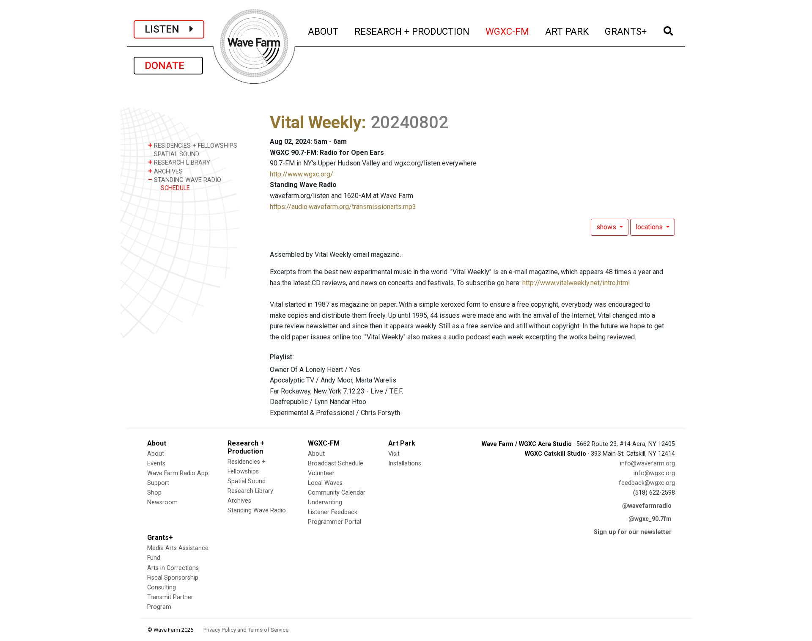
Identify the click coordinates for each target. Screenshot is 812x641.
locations (650, 227)
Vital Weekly (316, 122)
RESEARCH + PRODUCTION (412, 31)
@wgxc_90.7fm (650, 519)
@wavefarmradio (647, 505)
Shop (154, 492)
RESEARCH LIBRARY (179, 162)
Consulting (161, 587)
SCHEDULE (175, 188)
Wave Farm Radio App (177, 473)
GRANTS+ (626, 31)
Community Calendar (336, 492)
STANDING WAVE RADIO (184, 180)
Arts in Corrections (173, 568)
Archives (239, 500)
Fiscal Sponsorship (172, 577)
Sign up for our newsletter (633, 532)
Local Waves (325, 483)
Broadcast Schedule (335, 463)
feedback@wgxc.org (647, 483)
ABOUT (323, 31)
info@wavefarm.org (647, 463)
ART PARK (567, 31)
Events (156, 463)
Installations (404, 463)
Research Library (250, 491)
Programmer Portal (334, 521)
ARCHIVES (165, 171)
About (155, 453)
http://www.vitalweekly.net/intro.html (576, 283)
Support (158, 483)
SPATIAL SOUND (175, 154)
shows (607, 227)
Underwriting (325, 502)
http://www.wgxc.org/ (301, 174)
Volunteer (321, 473)
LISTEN (167, 29)
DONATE (168, 66)
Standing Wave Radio (257, 510)
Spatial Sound (247, 481)
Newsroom (162, 502)
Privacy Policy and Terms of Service (245, 630)
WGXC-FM (507, 31)
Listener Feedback (332, 512)
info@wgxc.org (654, 473)
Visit (394, 453)
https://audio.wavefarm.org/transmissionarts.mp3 (343, 207)
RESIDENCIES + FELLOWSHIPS (192, 145)
